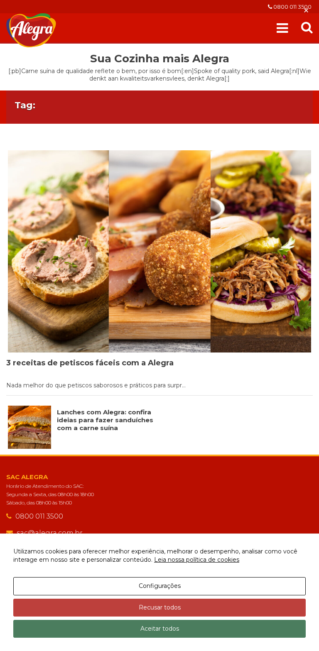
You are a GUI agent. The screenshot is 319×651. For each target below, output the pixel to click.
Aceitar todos (159, 628)
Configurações (160, 586)
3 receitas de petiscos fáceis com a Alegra (90, 362)
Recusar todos (160, 607)
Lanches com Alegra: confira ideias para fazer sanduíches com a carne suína (105, 420)
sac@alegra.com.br (50, 533)
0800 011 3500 (292, 6)
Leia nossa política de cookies (196, 559)
